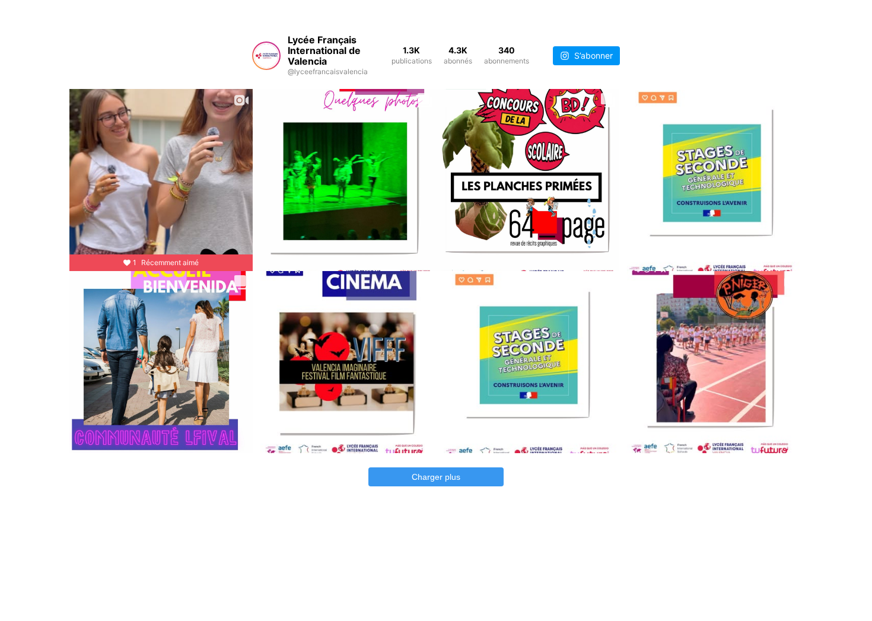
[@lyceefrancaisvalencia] (266, 56)
